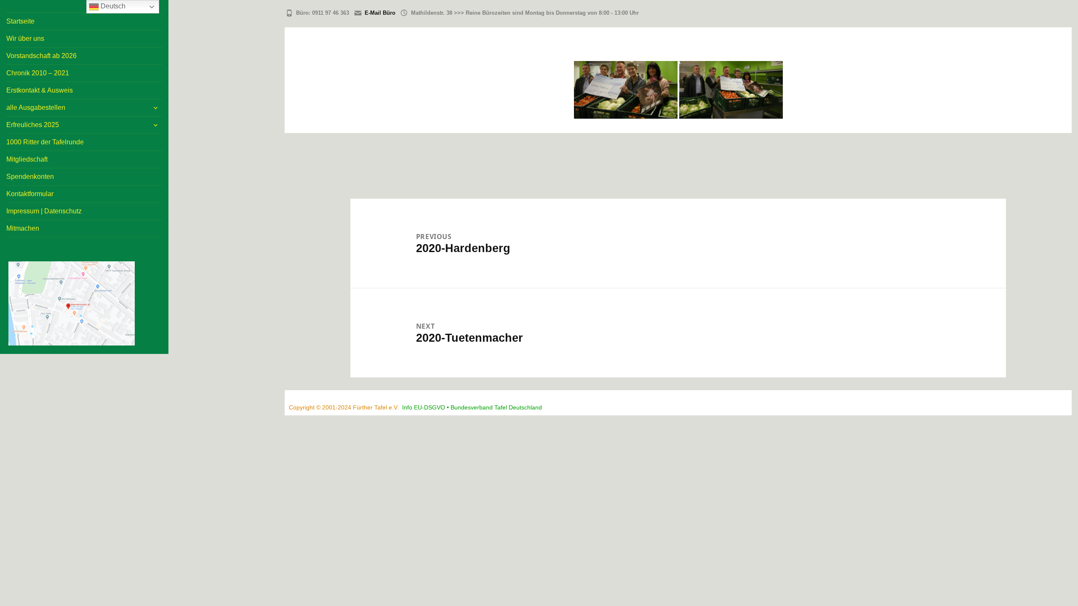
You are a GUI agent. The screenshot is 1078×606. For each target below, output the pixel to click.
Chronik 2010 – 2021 (37, 73)
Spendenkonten (30, 176)
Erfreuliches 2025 (32, 124)
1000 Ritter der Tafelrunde (45, 142)
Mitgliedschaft (27, 159)
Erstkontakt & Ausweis (39, 90)
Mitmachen (22, 228)
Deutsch (112, 6)
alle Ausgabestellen (35, 107)
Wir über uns (25, 38)
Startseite (20, 21)
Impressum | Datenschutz (44, 211)
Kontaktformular (29, 193)
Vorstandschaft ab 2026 (41, 55)
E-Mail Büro (380, 13)
